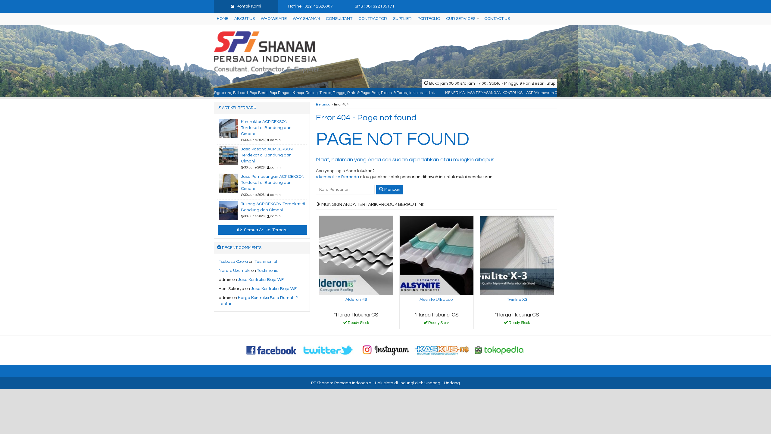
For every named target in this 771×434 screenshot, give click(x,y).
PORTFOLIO (429, 19)
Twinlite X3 (517, 299)
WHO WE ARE (274, 19)
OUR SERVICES (460, 19)
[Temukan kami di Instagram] (385, 350)
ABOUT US (244, 19)
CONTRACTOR (372, 19)
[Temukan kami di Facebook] (272, 350)
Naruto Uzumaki (234, 271)
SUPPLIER (402, 19)
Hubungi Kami (358, 324)
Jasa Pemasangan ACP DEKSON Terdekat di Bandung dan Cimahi (272, 183)
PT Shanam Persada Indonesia (341, 383)
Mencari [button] (391, 189)
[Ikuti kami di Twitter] (329, 350)
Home (222, 19)
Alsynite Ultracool (437, 299)
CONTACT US (497, 19)
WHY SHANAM (306, 19)
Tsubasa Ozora (233, 261)
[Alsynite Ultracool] (436, 255)
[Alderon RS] (356, 255)
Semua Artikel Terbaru (265, 230)
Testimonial (265, 261)
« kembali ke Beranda (337, 177)
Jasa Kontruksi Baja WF (261, 280)
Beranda (323, 104)
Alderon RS (356, 299)
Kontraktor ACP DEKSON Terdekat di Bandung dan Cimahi (266, 128)
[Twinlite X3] (517, 255)
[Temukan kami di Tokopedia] (499, 350)
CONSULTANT (339, 19)
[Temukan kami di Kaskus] (442, 350)
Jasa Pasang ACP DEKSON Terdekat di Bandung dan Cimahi (267, 155)
